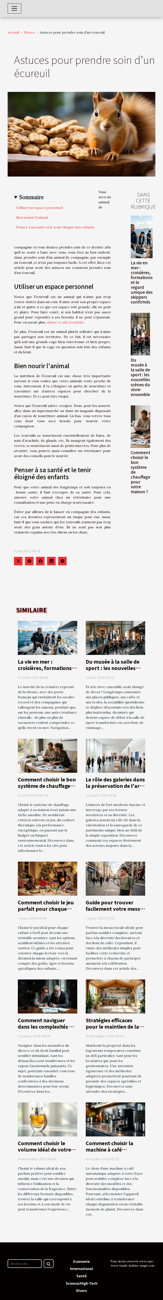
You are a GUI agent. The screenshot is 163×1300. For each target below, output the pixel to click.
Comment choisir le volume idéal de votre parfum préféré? (44, 1149)
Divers (29, 32)
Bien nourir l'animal (32, 217)
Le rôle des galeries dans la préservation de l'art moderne (115, 786)
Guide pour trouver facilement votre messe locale (114, 909)
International (81, 1268)
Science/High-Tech (81, 1283)
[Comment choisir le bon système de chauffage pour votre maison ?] (140, 426)
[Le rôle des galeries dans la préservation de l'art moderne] (115, 755)
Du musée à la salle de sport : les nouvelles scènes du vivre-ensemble (140, 377)
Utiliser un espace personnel (39, 207)
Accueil (13, 32)
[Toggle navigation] (14, 8)
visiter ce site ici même (65, 322)
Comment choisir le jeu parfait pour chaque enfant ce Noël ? (46, 909)
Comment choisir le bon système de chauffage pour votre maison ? (47, 786)
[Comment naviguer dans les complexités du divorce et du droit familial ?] (47, 996)
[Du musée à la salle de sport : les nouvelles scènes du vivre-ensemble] (140, 334)
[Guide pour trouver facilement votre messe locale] (115, 878)
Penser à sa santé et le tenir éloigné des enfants (55, 227)
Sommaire (31, 197)
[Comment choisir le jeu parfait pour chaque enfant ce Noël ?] (47, 878)
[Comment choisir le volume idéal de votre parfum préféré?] (47, 1119)
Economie (81, 1261)
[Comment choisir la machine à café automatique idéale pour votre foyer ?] (115, 1119)
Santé (81, 1275)
